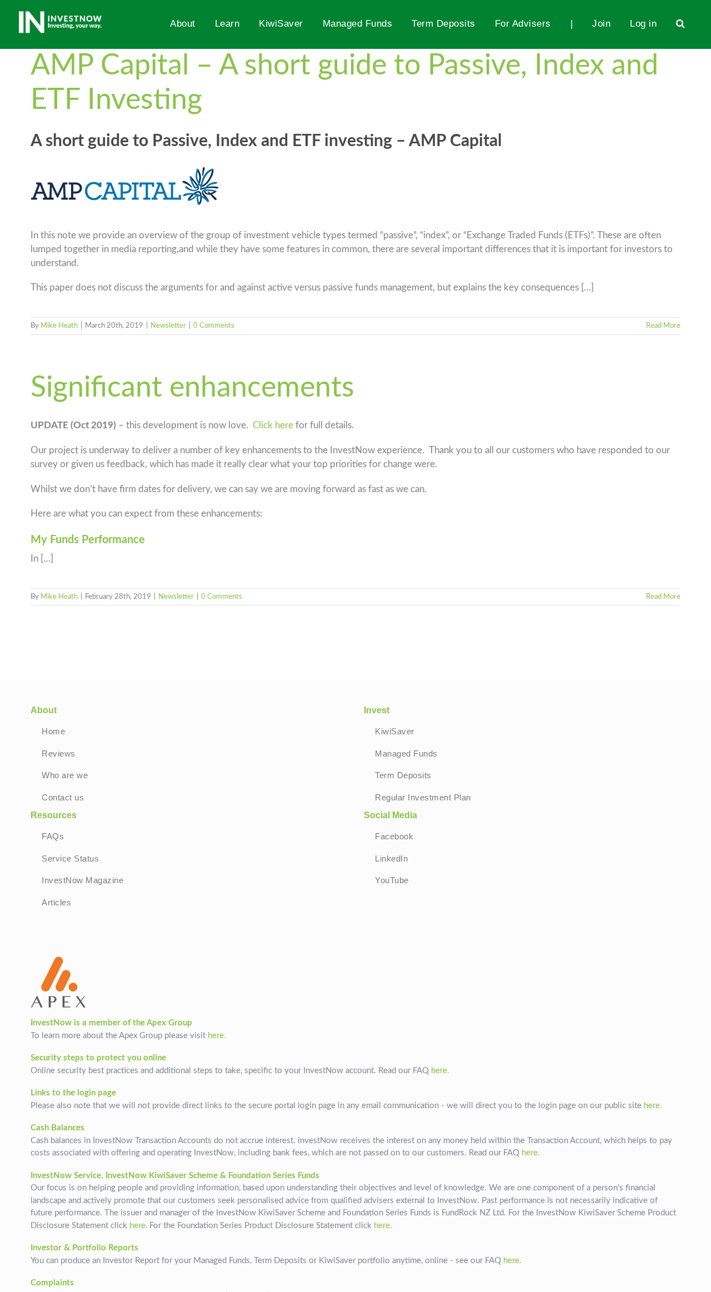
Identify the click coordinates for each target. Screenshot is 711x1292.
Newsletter (168, 325)
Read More (663, 325)
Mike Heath (59, 325)
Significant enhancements (192, 387)
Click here (273, 425)
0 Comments (213, 325)
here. (217, 1035)
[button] (681, 23)
